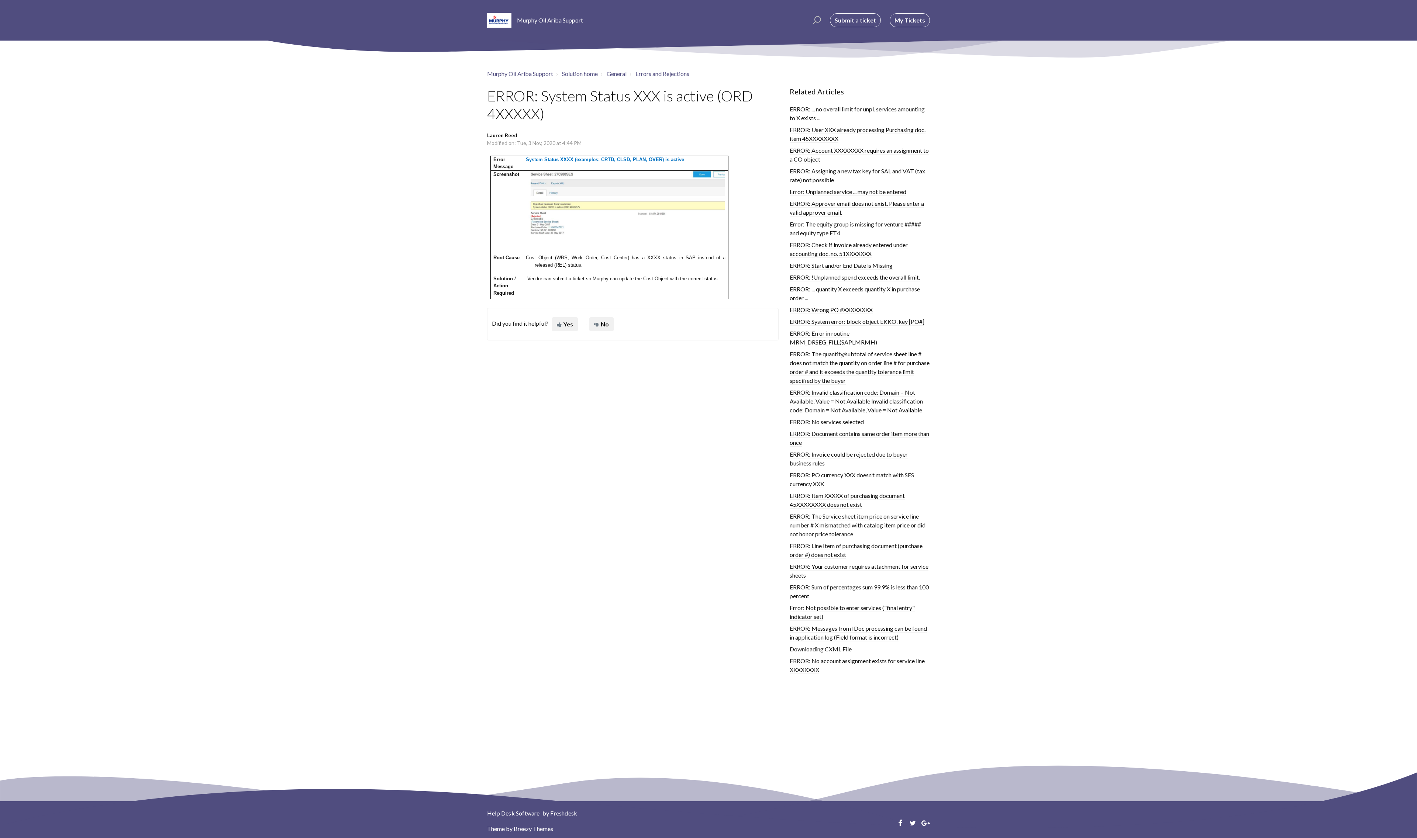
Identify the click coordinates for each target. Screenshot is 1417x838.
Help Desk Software (514, 813)
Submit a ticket (855, 20)
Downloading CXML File (821, 648)
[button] (815, 20)
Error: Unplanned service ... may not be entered (848, 191)
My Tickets (909, 20)
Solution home (580, 73)
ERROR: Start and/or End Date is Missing (841, 265)
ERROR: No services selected (827, 421)
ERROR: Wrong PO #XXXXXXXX (831, 309)
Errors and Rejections (662, 73)
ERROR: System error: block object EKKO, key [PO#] (857, 321)
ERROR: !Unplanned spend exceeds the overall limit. (855, 277)
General (617, 73)
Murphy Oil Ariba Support (520, 73)
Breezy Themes (533, 828)
